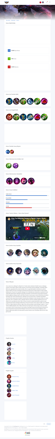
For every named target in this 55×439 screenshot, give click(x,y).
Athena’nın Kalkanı (16, 381)
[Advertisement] (27, 34)
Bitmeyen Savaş (15, 376)
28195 (14, 67)
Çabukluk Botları (15, 385)
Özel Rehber (27, 435)
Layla (13, 353)
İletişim (48, 423)
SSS (44, 423)
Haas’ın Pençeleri (15, 395)
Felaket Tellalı (15, 390)
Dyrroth (13, 344)
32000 (15, 50)
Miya (13, 348)
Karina (13, 362)
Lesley (13, 358)
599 (13, 58)
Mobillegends (16, 426)
